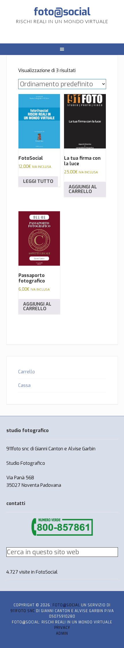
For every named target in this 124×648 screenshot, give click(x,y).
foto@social (62, 12)
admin (62, 633)
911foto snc (22, 611)
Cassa (24, 385)
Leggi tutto (38, 181)
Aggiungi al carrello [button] (83, 189)
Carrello (26, 372)
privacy (62, 627)
